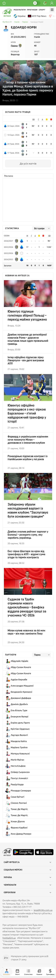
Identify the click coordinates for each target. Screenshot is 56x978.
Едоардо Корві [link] (36, 22)
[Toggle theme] (36, 3)
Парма (25, 22)
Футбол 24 (7, 22)
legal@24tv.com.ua (43, 910)
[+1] (4, 3)
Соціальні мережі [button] (13, 870)
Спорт (42, 10)
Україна (21, 16)
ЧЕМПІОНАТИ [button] (10, 885)
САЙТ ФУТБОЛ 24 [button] (12, 862)
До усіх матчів (28, 163)
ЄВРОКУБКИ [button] (9, 892)
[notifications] (45, 3)
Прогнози (32, 10)
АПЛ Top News (39, 16)
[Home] (7, 16)
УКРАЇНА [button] (8, 877)
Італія (16, 22)
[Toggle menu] (52, 9)
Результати (20, 10)
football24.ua (9, 938)
